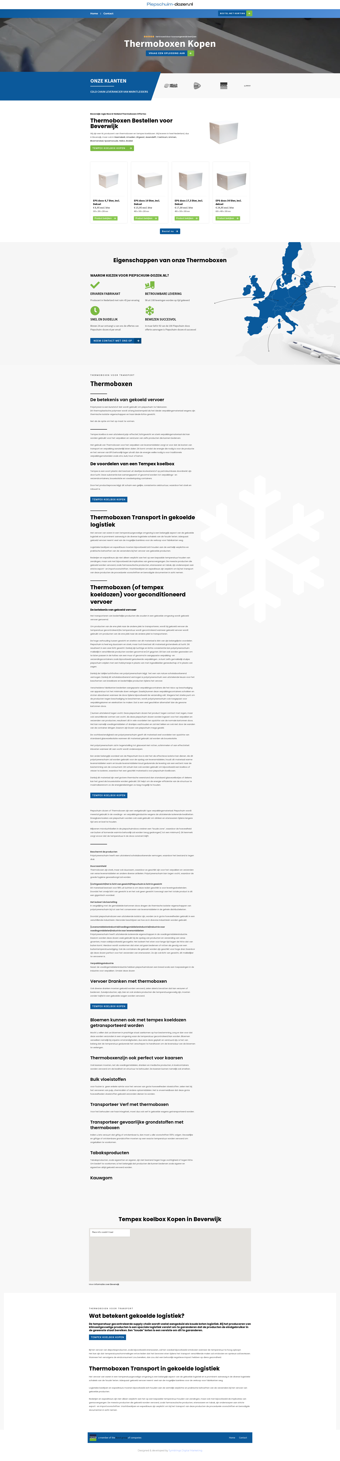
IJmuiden (130, 137)
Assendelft (151, 137)
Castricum (162, 137)
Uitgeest (140, 137)
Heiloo (122, 140)
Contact (108, 13)
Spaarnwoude (111, 140)
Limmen (172, 137)
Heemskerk (119, 137)
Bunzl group (121, 1437)
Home (94, 13)
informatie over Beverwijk (106, 1284)
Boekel (129, 140)
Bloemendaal (96, 140)
